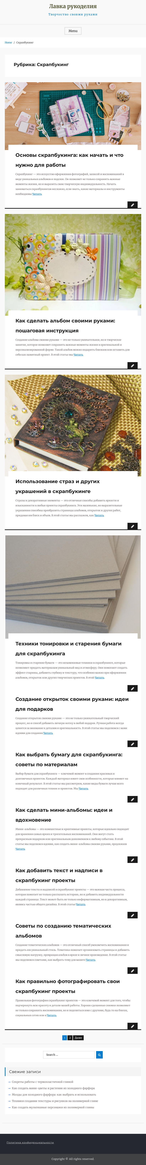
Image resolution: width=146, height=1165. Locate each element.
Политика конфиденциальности (30, 1142)
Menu (73, 31)
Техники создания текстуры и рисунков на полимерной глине (55, 1101)
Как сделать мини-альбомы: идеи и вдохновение (64, 815)
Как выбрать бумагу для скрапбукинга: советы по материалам (68, 759)
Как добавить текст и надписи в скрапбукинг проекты (59, 875)
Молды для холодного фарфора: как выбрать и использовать (54, 1094)
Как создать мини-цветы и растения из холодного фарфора (53, 1088)
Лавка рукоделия (73, 6)
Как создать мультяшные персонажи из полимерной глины (53, 1107)
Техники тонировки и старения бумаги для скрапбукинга (68, 649)
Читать (37, 194)
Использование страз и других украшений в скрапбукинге (57, 486)
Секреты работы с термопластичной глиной (42, 1082)
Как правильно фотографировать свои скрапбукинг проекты (67, 986)
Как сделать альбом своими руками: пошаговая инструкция (65, 326)
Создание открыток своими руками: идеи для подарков (72, 704)
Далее (78, 1037)
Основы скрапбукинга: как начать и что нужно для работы (69, 160)
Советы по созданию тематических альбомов (63, 931)
